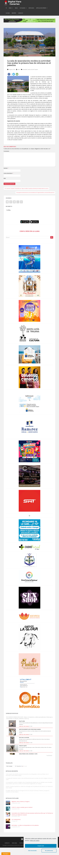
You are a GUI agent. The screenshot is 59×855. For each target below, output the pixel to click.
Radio (10, 8)
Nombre (6, 168)
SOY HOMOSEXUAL (16, 819)
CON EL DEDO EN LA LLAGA (29, 231)
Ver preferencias (49, 850)
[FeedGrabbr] (29, 755)
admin (18, 69)
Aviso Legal (14, 843)
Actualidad (22, 8)
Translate (25, 766)
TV (6, 8)
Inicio (16, 8)
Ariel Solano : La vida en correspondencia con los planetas (25, 825)
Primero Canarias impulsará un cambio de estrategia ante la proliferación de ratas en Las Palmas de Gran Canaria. (29, 787)
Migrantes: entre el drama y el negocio (20, 801)
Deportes (14, 13)
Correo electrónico (8, 173)
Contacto (20, 13)
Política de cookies (34, 840)
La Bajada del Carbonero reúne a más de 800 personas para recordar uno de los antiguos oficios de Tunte (29, 779)
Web (5, 178)
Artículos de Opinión (41, 8)
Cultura (8, 13)
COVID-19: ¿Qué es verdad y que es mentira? (22, 807)
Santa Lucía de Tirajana (33, 69)
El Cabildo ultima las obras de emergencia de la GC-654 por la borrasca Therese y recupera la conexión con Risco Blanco (27, 791)
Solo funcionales (32, 850)
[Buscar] (51, 237)
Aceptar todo (41, 845)
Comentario (6, 151)
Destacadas (31, 8)
